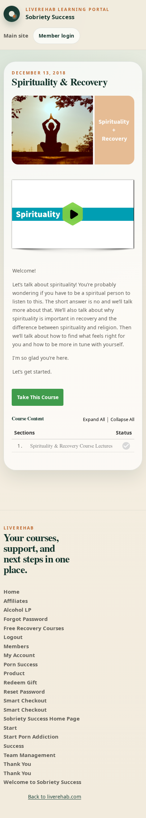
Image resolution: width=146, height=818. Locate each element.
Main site (16, 35)
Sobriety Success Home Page (42, 718)
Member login (56, 35)
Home (11, 591)
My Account (19, 655)
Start (10, 727)
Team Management (30, 754)
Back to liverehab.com (54, 796)
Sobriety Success (50, 17)
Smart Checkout (25, 700)
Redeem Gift (20, 682)
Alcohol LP (17, 609)
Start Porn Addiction (31, 736)
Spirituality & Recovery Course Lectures (71, 445)
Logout (13, 636)
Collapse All (122, 419)
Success (14, 745)
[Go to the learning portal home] (12, 14)
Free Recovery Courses (34, 628)
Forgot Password (26, 618)
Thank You (17, 763)
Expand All (94, 419)
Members (16, 646)
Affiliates (16, 600)
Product (14, 673)
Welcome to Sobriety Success (42, 781)
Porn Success (21, 664)
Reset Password (24, 691)
